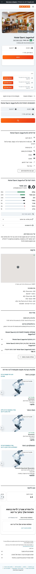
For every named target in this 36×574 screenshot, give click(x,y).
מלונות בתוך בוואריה (29, 568)
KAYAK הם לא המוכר (27, 551)
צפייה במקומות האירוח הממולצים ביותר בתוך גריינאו (9, 446)
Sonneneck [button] (31, 399)
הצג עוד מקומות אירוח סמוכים (7, 375)
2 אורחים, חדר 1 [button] (28, 52)
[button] (2, 2)
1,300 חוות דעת (17, 40)
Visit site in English (11, 2)
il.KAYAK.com (31, 566)
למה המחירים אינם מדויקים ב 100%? (22, 558)
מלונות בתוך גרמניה (8, 566)
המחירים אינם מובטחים (28, 546)
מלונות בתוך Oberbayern (17, 568)
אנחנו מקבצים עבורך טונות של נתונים (22, 554)
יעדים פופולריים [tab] (13, 517)
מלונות (24, 566)
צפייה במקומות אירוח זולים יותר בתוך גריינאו (8, 410)
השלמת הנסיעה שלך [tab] (26, 517)
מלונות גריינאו (7, 568)
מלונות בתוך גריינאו (26, 528)
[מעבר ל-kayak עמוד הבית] (24, 7)
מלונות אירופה (18, 566)
